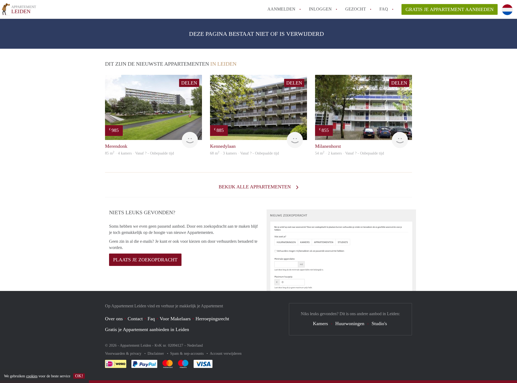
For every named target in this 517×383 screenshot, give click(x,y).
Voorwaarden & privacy (123, 354)
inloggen (320, 9)
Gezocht (355, 9)
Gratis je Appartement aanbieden (450, 9)
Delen (189, 83)
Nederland (195, 345)
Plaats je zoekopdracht (145, 259)
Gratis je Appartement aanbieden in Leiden (147, 329)
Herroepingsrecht (212, 318)
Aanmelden (281, 9)
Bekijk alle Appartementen (255, 186)
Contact (135, 318)
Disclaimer (156, 354)
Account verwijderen (226, 354)
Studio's (379, 323)
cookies (31, 376)
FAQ (383, 9)
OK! (79, 376)
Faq (151, 318)
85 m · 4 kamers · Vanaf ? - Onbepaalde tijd (139, 153)
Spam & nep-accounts (187, 354)
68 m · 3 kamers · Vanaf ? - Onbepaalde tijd (244, 153)
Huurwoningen (349, 323)
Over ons (114, 318)
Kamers (320, 323)
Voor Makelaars (175, 318)
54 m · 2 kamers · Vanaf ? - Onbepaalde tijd (349, 153)
